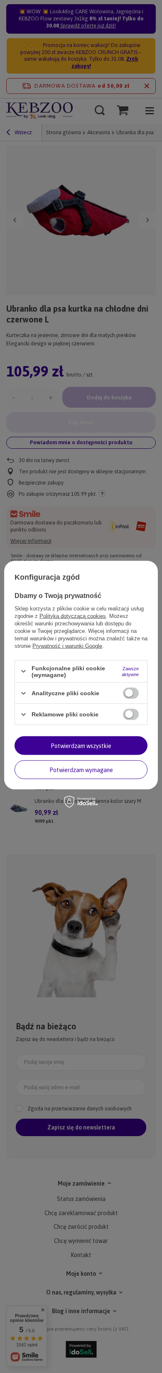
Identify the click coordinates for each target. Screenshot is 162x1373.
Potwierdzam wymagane (81, 769)
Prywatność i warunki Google (67, 645)
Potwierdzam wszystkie (81, 745)
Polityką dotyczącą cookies (72, 616)
